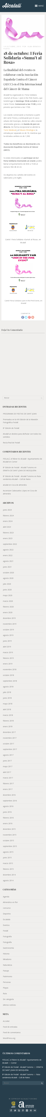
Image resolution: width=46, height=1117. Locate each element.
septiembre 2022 (10, 544)
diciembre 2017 (9, 732)
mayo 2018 (7, 703)
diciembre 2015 (9, 829)
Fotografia (7, 936)
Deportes (7, 913)
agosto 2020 (8, 578)
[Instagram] (26, 1110)
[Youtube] (19, 1110)
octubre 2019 (8, 629)
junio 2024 (7, 510)
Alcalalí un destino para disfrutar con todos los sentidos (22, 435)
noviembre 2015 (9, 835)
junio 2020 (7, 589)
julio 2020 (7, 584)
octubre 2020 (8, 572)
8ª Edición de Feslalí (11, 428)
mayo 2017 (7, 766)
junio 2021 (7, 567)
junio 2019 (7, 641)
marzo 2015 (8, 863)
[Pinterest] (23, 1110)
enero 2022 (7, 555)
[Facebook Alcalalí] (11, 1110)
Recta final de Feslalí (11, 442)
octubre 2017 (8, 743)
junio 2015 (7, 857)
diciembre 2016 (9, 795)
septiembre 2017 (10, 749)
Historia (6, 953)
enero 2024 (7, 521)
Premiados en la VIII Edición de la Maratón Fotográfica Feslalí (20, 421)
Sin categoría (8, 999)
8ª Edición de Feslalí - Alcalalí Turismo (18, 467)
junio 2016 (7, 812)
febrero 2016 (8, 817)
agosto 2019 (8, 635)
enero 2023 (7, 538)
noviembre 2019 (9, 624)
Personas (7, 982)
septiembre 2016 (10, 800)
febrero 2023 (8, 532)
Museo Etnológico (27, 130)
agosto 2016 (8, 806)
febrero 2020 (8, 606)
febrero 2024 (8, 515)
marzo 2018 (8, 715)
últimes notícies (9, 1005)
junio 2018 (7, 698)
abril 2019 (7, 646)
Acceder (6, 1021)
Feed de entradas (10, 1027)
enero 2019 (7, 663)
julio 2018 (7, 692)
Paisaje (6, 970)
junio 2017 (7, 760)
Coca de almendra (19, 485)
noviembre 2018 (9, 669)
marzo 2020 (8, 601)
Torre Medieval (10, 130)
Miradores (7, 959)
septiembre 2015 (10, 846)
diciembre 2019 (9, 618)
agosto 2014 (8, 880)
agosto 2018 (8, 686)
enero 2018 (7, 726)
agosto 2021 (8, 561)
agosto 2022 (8, 549)
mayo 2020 (7, 595)
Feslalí (5, 931)
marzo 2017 (8, 778)
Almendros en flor (10, 902)
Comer (14, 461)
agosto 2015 (8, 852)
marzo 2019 (8, 652)
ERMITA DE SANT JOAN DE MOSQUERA (19, 470)
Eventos (6, 925)
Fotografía (7, 942)
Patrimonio (7, 976)
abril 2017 (7, 772)
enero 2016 (7, 823)
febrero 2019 (8, 658)
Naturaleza (7, 965)
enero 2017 (7, 789)
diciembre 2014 (9, 875)
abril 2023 (7, 527)
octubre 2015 (8, 840)
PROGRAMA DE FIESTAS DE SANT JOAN (20, 414)
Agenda (6, 896)
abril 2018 (7, 709)
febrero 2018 (8, 721)
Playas (5, 988)
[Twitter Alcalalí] (15, 1110)
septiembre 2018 (10, 681)
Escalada (6, 919)
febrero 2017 (8, 783)
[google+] (30, 1110)
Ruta (5, 993)
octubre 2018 (8, 675)
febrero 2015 (8, 869)
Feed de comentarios (12, 1032)
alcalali (5, 485)
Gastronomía (8, 948)
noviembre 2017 (9, 738)
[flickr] (34, 1110)
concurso (7, 908)
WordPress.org (9, 1038)
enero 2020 (7, 612)
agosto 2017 (8, 755)
